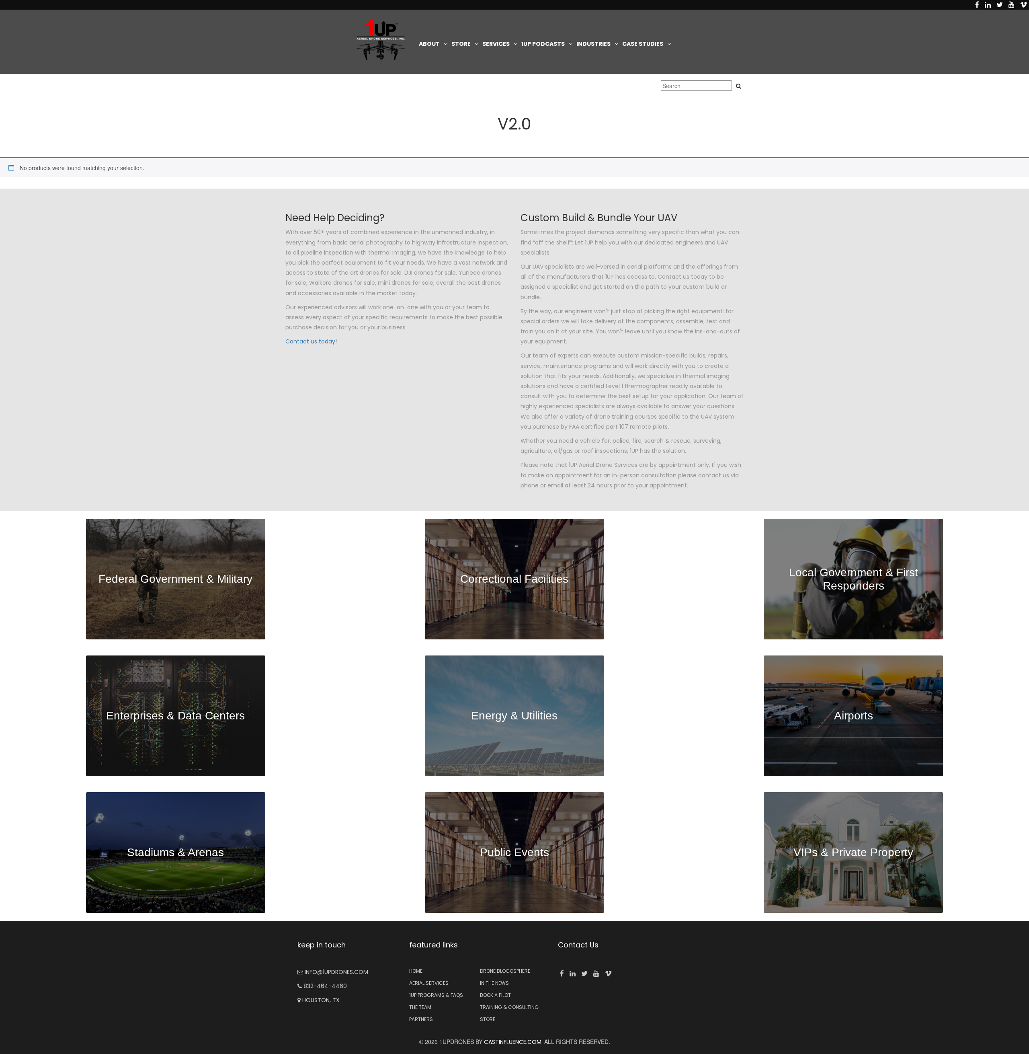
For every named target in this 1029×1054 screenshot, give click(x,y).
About (429, 44)
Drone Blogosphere (505, 971)
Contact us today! (311, 341)
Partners (421, 1019)
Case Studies (642, 44)
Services (496, 44)
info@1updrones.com (335, 972)
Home (415, 971)
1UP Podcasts (543, 44)
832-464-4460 (324, 986)
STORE (487, 1019)
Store (461, 44)
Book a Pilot (495, 995)
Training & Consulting (509, 1007)
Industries (593, 44)
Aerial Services (429, 983)
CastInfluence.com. (512, 1042)
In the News (494, 983)
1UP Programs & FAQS (436, 995)
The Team (420, 1007)
